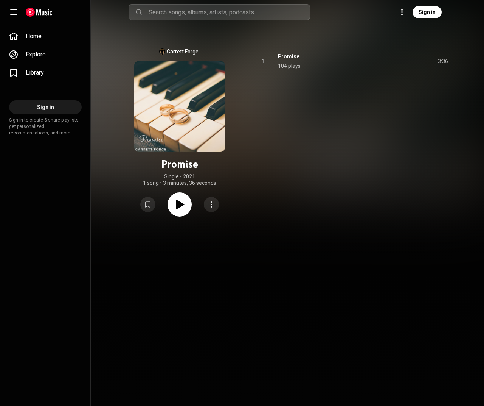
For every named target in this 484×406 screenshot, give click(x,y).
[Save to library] (147, 204)
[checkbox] (442, 61)
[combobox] (229, 12)
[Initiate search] (139, 12)
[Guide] (13, 12)
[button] (147, 204)
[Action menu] (211, 204)
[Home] (39, 12)
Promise (288, 56)
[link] (45, 36)
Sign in (427, 12)
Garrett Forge (183, 51)
